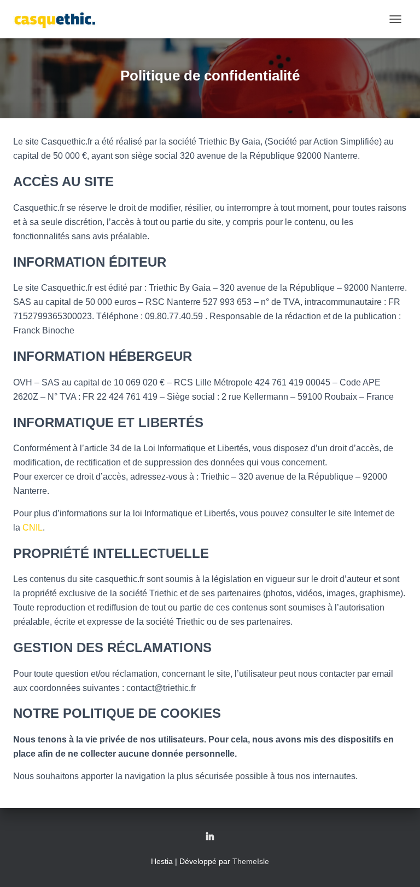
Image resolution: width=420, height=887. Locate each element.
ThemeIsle (250, 861)
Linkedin (210, 837)
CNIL (32, 527)
